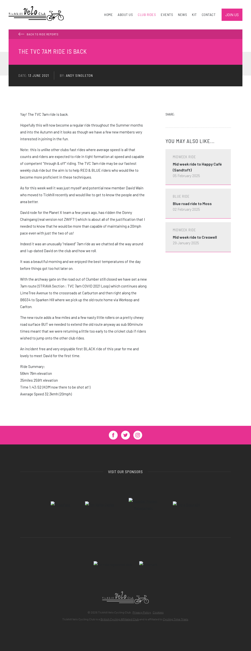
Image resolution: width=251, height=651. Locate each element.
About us (125, 15)
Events (167, 15)
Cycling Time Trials (175, 619)
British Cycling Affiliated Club (119, 619)
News (182, 15)
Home (108, 15)
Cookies (158, 612)
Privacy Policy (142, 612)
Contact (209, 15)
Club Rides (147, 15)
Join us (232, 14)
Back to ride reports (43, 34)
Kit (194, 15)
